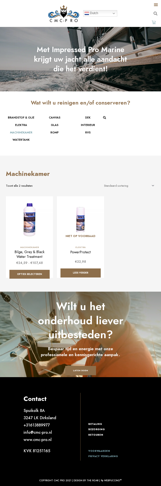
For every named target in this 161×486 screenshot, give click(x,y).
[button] (156, 4)
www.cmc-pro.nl (38, 440)
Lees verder (80, 273)
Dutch (93, 13)
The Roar (93, 480)
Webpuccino (112, 480)
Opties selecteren (29, 274)
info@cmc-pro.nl (38, 432)
